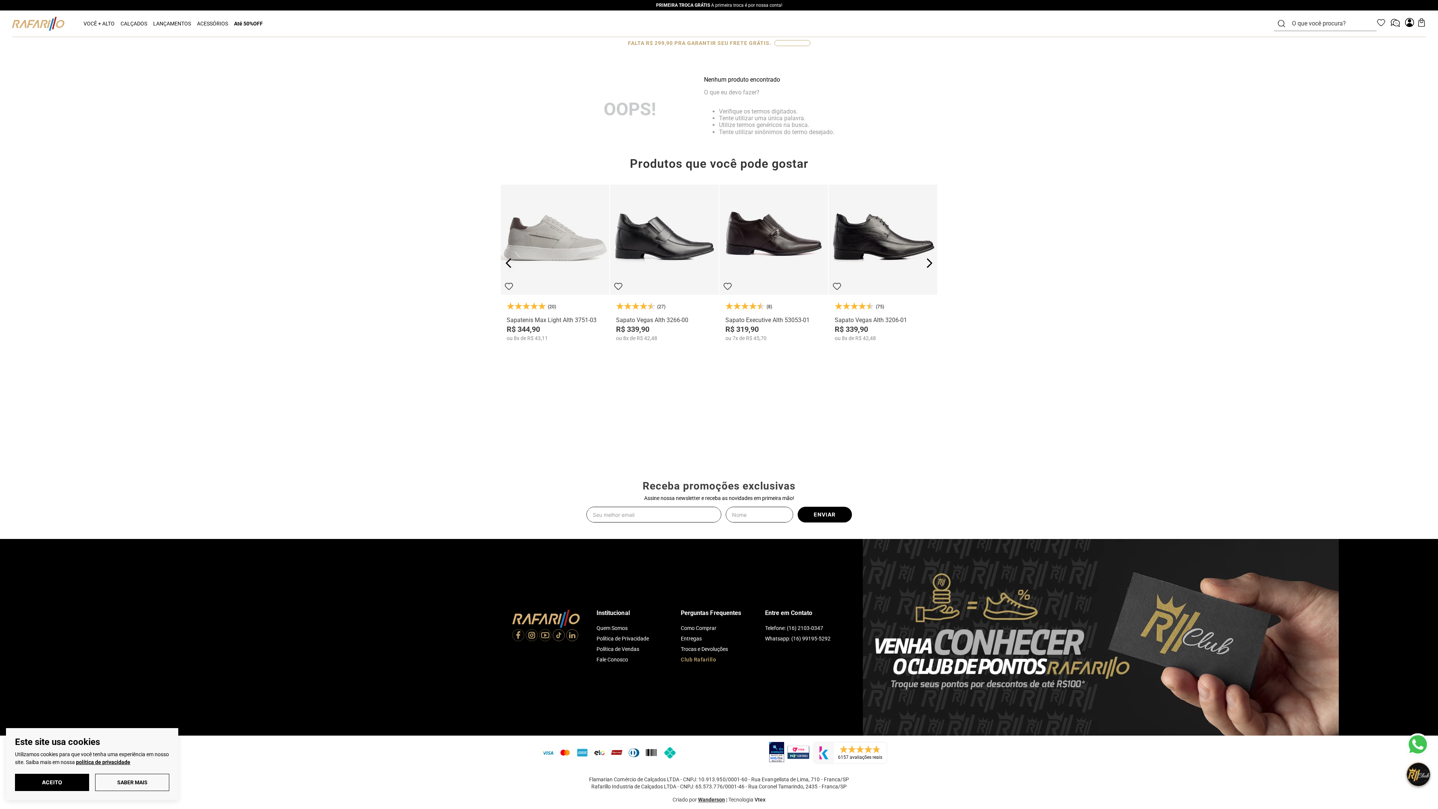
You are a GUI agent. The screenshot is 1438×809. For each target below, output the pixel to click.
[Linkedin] (572, 636)
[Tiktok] (559, 636)
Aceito (52, 782)
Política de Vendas (618, 649)
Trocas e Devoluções (704, 649)
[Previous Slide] (509, 263)
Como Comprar (698, 628)
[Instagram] (532, 636)
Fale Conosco (612, 660)
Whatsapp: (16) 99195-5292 (798, 639)
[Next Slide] (929, 263)
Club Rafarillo (698, 660)
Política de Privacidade (623, 639)
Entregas (691, 639)
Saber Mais (132, 782)
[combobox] (1330, 23)
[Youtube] (545, 636)
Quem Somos (612, 628)
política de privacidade (103, 762)
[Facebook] (518, 636)
